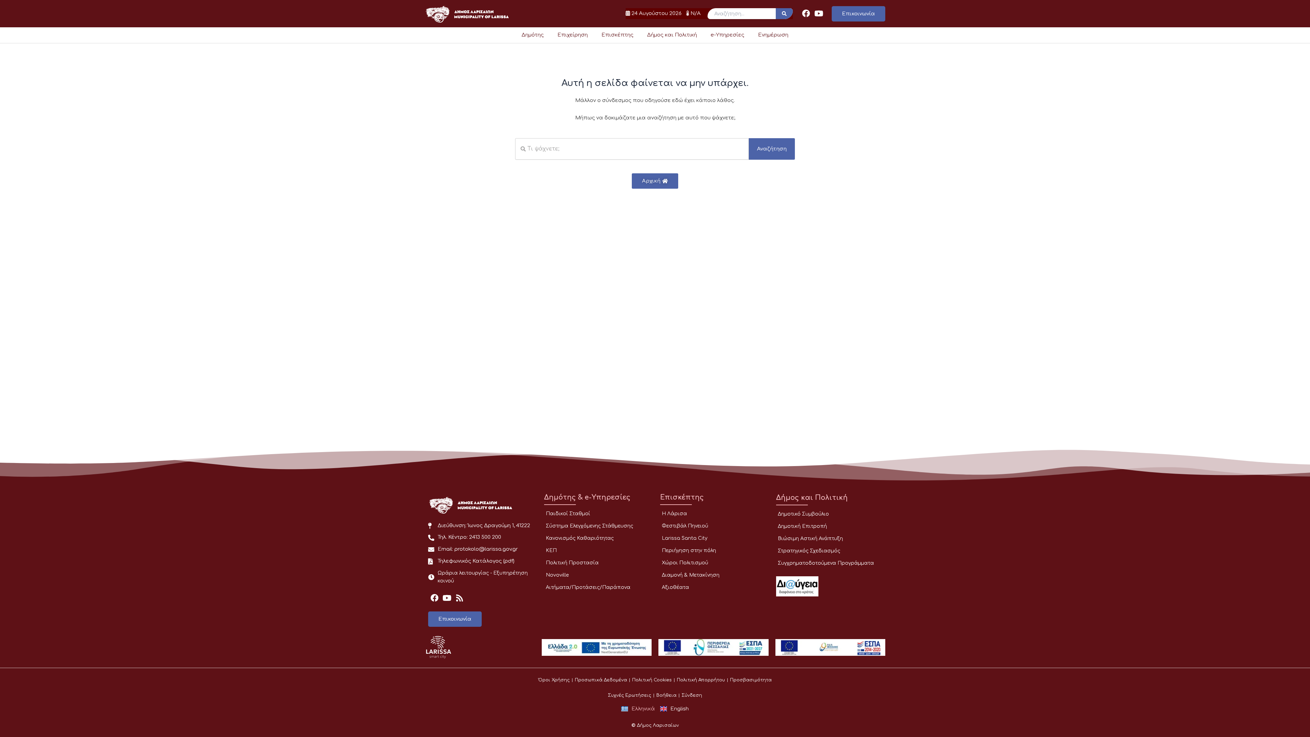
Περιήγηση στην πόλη (689, 550)
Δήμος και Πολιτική (672, 35)
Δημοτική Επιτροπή (802, 526)
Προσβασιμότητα (751, 680)
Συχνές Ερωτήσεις (629, 695)
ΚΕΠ (551, 550)
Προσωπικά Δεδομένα (601, 680)
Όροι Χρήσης (554, 680)
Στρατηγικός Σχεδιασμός (809, 550)
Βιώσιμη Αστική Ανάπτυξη (810, 538)
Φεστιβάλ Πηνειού (685, 526)
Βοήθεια (666, 695)
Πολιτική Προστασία (572, 562)
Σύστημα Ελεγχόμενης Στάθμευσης (589, 526)
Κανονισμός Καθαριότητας (580, 538)
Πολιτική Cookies (652, 680)
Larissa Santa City (685, 538)
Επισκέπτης (617, 35)
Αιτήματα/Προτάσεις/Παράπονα (588, 587)
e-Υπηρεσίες (727, 35)
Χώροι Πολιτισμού (685, 562)
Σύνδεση (692, 695)
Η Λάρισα (674, 513)
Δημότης (533, 35)
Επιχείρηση (572, 35)
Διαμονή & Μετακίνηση (690, 575)
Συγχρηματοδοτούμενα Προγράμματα (826, 563)
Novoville (557, 575)
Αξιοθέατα (675, 587)
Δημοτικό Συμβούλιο (803, 514)
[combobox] (632, 149)
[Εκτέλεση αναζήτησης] (784, 13)
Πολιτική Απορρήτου (701, 680)
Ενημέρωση (773, 35)
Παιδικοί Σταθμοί (568, 513)
